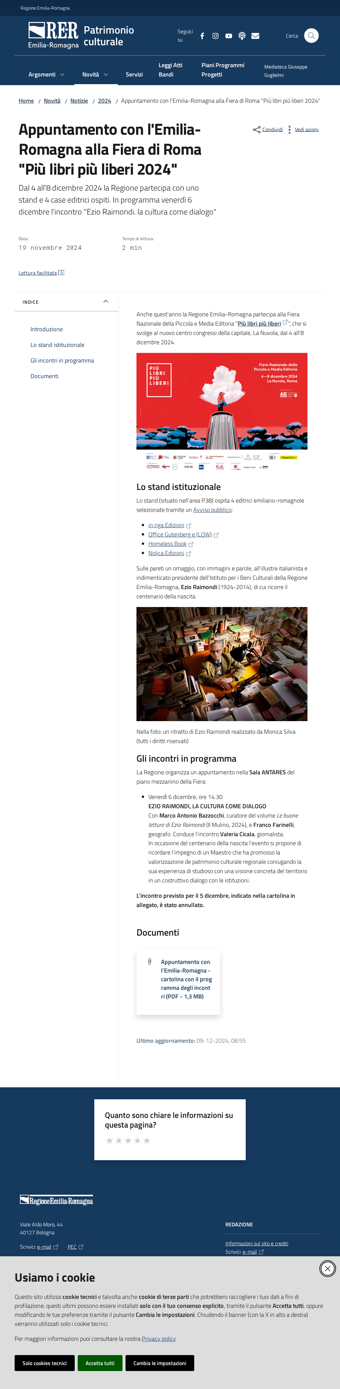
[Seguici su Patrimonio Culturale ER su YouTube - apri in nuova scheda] (226, 35)
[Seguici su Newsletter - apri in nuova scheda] (252, 35)
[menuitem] (287, 71)
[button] (311, 36)
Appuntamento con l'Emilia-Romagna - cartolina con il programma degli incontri (186, 979)
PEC (72, 1247)
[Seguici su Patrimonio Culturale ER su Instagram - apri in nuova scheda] (212, 35)
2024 (104, 100)
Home (26, 100)
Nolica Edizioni (166, 552)
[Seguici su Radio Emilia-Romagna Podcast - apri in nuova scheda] (239, 35)
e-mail (44, 1247)
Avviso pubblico (212, 509)
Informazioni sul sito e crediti (256, 1243)
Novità (52, 100)
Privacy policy (159, 1338)
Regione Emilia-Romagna (45, 7)
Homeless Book (167, 543)
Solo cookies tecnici (45, 1363)
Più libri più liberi (259, 323)
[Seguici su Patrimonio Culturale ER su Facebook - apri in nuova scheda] (199, 35)
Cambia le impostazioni (159, 1363)
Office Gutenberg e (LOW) (180, 534)
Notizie (79, 100)
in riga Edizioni (166, 525)
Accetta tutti (100, 1363)
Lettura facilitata (38, 273)
